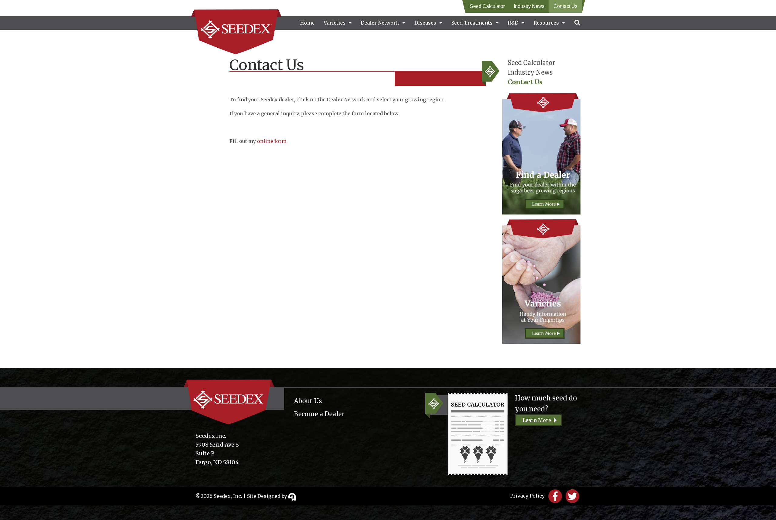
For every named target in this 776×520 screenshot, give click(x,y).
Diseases (425, 23)
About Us (308, 401)
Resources (546, 23)
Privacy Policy (527, 496)
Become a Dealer (319, 414)
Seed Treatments (472, 23)
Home (307, 23)
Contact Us (565, 6)
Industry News (529, 6)
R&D (513, 23)
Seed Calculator (487, 6)
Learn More (537, 420)
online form (271, 141)
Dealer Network (380, 23)
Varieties (335, 23)
